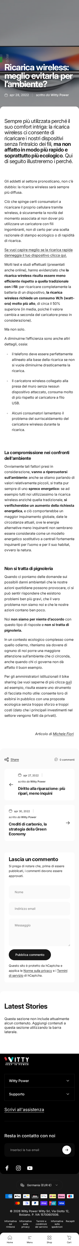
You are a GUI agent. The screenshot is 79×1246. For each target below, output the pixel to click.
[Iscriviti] (66, 1150)
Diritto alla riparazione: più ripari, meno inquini (41, 791)
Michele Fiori (63, 734)
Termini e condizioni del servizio (41, 1224)
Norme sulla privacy (37, 970)
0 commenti (67, 759)
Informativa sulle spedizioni (57, 1224)
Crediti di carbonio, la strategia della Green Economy (28, 829)
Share (15, 759)
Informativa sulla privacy (25, 1224)
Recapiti (70, 1221)
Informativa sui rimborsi (10, 1224)
